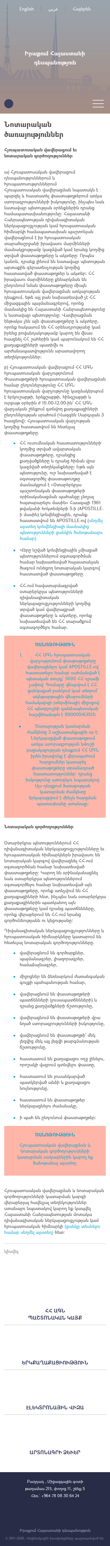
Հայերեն (82, 9)
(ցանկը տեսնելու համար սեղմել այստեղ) (52, 1229)
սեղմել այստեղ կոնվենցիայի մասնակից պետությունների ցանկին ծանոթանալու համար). (61, 529)
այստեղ (68, 1163)
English (26, 9)
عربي (53, 9)
